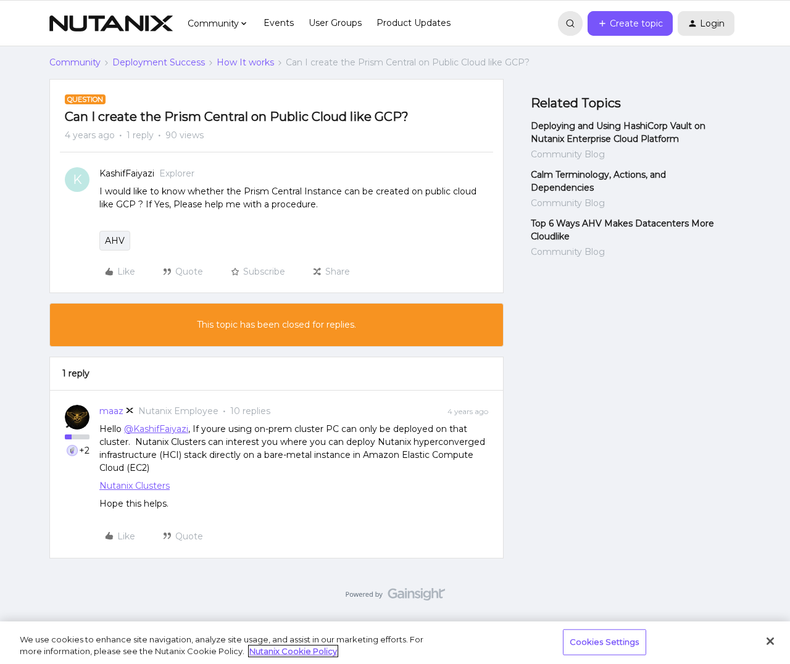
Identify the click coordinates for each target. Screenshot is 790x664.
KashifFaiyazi (126, 173)
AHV (115, 240)
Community (75, 62)
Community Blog (568, 154)
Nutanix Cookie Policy (293, 651)
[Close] (770, 641)
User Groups (335, 22)
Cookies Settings (604, 642)
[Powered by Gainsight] (395, 597)
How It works (245, 62)
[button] (630, 23)
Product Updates (413, 22)
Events (279, 22)
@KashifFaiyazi (156, 428)
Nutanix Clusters (134, 485)
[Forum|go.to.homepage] (111, 23)
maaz (111, 411)
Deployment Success (158, 62)
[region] (395, 642)
